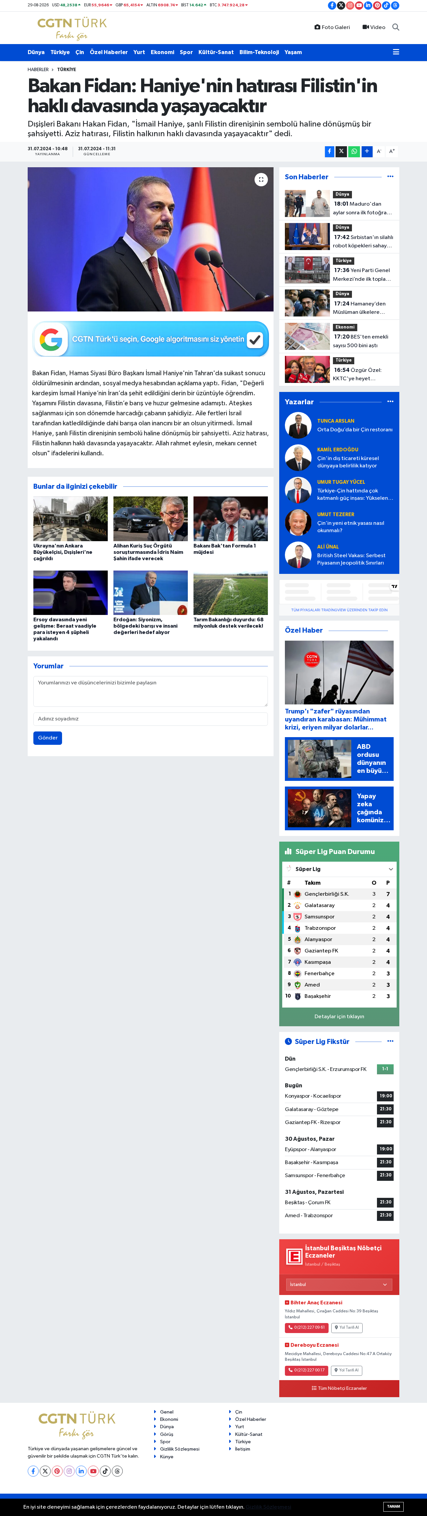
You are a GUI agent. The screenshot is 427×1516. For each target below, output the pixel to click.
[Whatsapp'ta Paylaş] (354, 151)
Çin (79, 52)
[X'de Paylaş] (341, 151)
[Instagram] (69, 1471)
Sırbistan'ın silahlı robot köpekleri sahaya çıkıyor (363, 242)
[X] (45, 1471)
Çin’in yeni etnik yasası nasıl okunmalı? (350, 526)
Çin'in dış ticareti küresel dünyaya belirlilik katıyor (348, 462)
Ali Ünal (328, 547)
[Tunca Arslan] (298, 425)
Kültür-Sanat (216, 52)
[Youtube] (93, 1471)
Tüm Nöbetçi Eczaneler (342, 1388)
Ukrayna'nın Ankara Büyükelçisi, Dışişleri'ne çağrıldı (62, 552)
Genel (166, 1412)
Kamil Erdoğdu (337, 449)
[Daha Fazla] (367, 151)
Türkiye (60, 52)
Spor (186, 52)
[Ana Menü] (396, 52)
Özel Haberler (109, 52)
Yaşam (293, 52)
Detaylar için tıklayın (339, 1017)
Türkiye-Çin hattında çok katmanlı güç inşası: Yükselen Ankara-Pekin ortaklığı (352, 495)
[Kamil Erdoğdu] (298, 457)
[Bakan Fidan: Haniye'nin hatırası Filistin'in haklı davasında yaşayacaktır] (151, 239)
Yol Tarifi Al (349, 1328)
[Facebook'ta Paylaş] (329, 151)
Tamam (393, 1506)
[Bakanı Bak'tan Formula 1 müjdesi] (230, 518)
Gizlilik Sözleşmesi (179, 1449)
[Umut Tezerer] (298, 522)
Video (377, 27)
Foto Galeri (336, 27)
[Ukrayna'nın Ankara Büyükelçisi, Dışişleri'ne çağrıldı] (70, 518)
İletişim (242, 1449)
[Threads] (117, 1471)
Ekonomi (162, 52)
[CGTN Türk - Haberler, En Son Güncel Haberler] (73, 27)
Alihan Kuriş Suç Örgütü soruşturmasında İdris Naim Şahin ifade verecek (148, 552)
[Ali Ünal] (298, 555)
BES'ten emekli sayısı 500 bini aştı (360, 341)
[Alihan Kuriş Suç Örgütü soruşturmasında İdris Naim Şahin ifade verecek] (150, 518)
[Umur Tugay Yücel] (298, 490)
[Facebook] (33, 1471)
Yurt (139, 52)
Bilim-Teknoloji (259, 52)
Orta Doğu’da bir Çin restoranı (355, 430)
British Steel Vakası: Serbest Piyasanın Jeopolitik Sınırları (351, 559)
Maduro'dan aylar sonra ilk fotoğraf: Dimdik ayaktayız (361, 209)
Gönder (48, 738)
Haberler (38, 69)
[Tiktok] (105, 1471)
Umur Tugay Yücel (341, 482)
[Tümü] (390, 177)
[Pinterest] (57, 1471)
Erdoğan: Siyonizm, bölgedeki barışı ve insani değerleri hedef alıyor (145, 626)
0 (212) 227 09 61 (309, 1328)
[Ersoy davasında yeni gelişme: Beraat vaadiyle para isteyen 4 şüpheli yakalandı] (70, 593)
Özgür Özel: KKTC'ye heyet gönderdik (357, 375)
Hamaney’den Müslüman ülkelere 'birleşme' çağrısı (359, 309)
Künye (166, 1456)
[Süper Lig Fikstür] (390, 1042)
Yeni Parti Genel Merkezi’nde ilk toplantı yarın (362, 275)
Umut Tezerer (335, 514)
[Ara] (395, 27)
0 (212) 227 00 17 (309, 1370)
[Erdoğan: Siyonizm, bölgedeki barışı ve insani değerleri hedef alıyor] (150, 593)
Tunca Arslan (335, 421)
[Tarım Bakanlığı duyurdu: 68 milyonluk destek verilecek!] (230, 593)
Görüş (166, 1434)
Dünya (36, 52)
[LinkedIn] (81, 1471)
